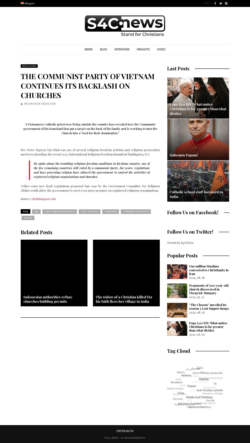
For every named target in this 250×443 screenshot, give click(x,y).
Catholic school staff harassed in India (196, 194)
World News (29, 66)
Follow (207, 3)
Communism (111, 211)
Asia (36, 211)
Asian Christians (89, 211)
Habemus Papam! (184, 155)
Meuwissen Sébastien (40, 103)
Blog (103, 49)
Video (161, 49)
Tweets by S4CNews (180, 243)
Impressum (125, 431)
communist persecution (136, 211)
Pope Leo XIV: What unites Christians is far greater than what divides (198, 109)
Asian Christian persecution (60, 211)
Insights (143, 49)
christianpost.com (43, 199)
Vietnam (28, 217)
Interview (121, 49)
